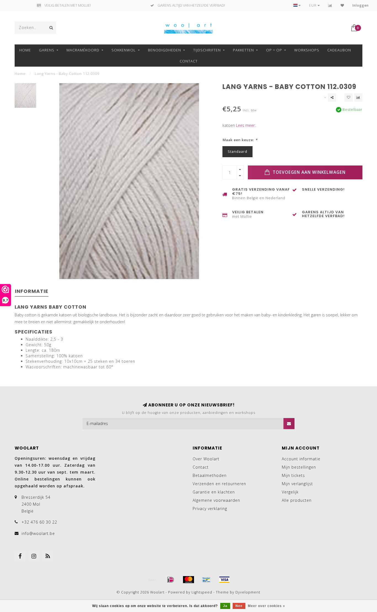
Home (25, 50)
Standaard (237, 151)
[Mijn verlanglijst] (342, 5)
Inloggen (360, 5)
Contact (189, 61)
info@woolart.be (38, 533)
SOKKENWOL (123, 50)
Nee (239, 606)
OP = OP (274, 50)
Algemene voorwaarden (216, 500)
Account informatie (301, 458)
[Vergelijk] (330, 5)
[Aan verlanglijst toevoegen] (348, 97)
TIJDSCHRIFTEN (207, 50)
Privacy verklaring (210, 508)
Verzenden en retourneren (219, 483)
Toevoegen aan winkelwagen (308, 172)
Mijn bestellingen (299, 467)
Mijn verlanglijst (297, 483)
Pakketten (243, 50)
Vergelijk (290, 492)
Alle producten (297, 500)
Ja (225, 606)
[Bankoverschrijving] (153, 580)
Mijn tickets (293, 475)
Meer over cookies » (266, 606)
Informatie (31, 291)
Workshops (306, 50)
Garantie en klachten (214, 492)
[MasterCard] (188, 580)
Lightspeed (202, 592)
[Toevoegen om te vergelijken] (358, 97)
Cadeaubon (339, 50)
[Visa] (224, 580)
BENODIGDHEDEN (164, 50)
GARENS (46, 50)
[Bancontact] (206, 580)
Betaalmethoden (210, 475)
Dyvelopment (247, 592)
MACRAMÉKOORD (83, 50)
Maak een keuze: (239, 140)
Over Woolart (206, 458)
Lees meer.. (246, 125)
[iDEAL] (170, 580)
